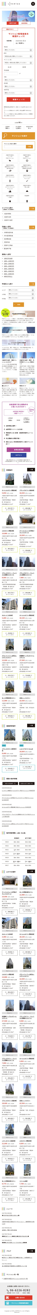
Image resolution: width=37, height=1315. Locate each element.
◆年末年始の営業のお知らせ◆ (10, 1215)
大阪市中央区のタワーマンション (10, 176)
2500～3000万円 (9, 268)
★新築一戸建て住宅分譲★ (9, 1230)
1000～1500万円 (9, 261)
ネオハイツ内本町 (7, 615)
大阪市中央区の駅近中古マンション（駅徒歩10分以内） (27, 167)
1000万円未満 (8, 258)
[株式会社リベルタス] (11, 4)
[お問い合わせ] (18, 1297)
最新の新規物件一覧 (10, 783)
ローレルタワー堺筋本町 (9, 490)
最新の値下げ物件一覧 (27, 783)
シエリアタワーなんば (26, 749)
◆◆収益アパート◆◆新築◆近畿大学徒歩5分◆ (15, 1236)
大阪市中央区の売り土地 (27, 186)
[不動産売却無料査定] (18, 314)
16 (18, 853)
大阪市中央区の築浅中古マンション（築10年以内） (10, 167)
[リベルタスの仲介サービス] (18, 330)
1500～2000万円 (9, 263)
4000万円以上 (8, 276)
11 (14, 861)
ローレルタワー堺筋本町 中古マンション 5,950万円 (16, 807)
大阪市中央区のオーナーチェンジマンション (10, 187)
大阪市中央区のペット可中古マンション (10, 156)
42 (29, 861)
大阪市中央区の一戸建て (10, 196)
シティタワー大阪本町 (8, 1141)
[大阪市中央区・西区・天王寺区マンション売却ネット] (18, 21)
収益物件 (27, 195)
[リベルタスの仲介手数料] (18, 343)
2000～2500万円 (9, 266)
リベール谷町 (24, 1181)
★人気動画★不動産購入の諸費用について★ (14, 1266)
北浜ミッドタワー (25, 698)
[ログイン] (18, 455)
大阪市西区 (24, 23)
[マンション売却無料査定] (18, 1303)
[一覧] (32, 208)
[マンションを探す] (18, 135)
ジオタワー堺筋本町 (8, 531)
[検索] (29, 146)
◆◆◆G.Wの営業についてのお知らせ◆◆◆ (14, 1242)
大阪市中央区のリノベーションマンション (27, 177)
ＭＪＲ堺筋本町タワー (8, 698)
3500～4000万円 (9, 274)
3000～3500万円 (9, 271)
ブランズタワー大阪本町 (27, 490)
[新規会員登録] (18, 449)
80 (18, 861)
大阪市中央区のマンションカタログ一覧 (15, 1278)
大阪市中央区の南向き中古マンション (27, 156)
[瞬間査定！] (18, 99)
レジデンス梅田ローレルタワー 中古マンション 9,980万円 (18, 790)
